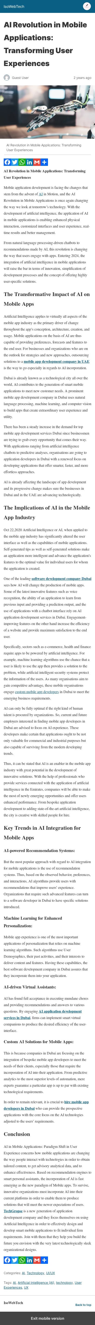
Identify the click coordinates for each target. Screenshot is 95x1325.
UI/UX (50, 1273)
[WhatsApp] (22, 164)
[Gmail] (37, 164)
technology (64, 1283)
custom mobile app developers (37, 691)
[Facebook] (7, 164)
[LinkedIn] (29, 164)
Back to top (83, 1305)
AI (41, 193)
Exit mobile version (47, 1318)
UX (26, 1287)
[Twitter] (14, 164)
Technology (35, 1273)
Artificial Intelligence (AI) (36, 1283)
